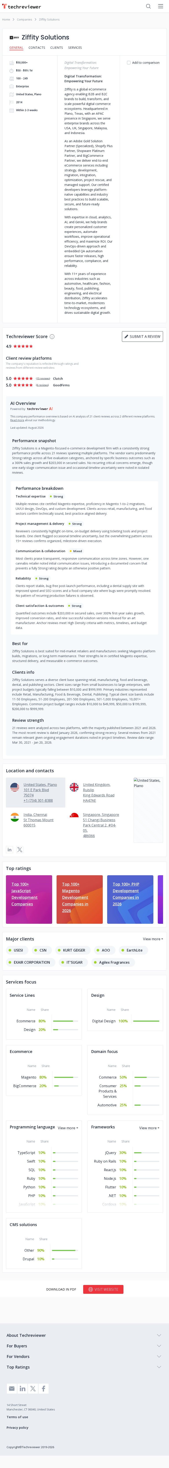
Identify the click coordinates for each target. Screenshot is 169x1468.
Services (75, 47)
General (16, 47)
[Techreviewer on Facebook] (43, 1388)
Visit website (106, 1289)
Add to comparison (146, 62)
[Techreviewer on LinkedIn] (22, 1388)
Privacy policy (17, 1427)
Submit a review (144, 336)
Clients (56, 47)
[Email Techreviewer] (12, 1388)
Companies (24, 19)
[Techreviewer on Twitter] (33, 1388)
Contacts (37, 47)
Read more (17, 420)
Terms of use (17, 1417)
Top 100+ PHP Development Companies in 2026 (126, 894)
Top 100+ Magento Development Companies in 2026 (75, 897)
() (43, 378)
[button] (148, 810)
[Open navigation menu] (160, 6)
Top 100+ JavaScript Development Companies (24, 894)
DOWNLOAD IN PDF (61, 1289)
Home (6, 19)
